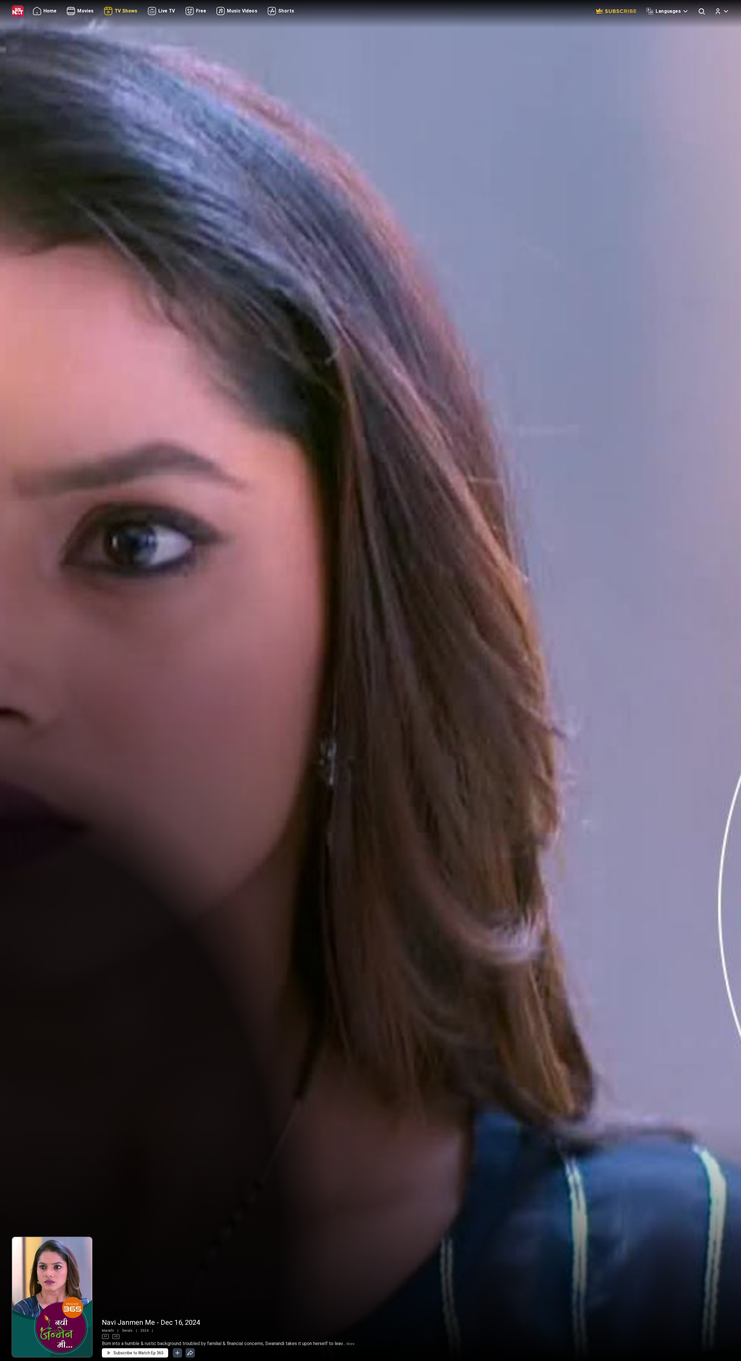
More (350, 1344)
